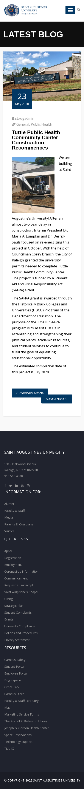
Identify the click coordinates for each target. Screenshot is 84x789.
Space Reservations (18, 735)
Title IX (9, 748)
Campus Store (14, 694)
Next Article (55, 399)
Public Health (41, 124)
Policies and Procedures (21, 633)
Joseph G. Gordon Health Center (26, 728)
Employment (13, 565)
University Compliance (19, 626)
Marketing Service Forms (21, 714)
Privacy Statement (17, 640)
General (22, 124)
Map (7, 707)
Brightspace (12, 680)
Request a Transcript (18, 585)
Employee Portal (15, 673)
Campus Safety (14, 660)
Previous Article (31, 393)
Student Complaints (18, 612)
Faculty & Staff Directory (21, 701)
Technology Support (18, 742)
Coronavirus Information (21, 571)
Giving (8, 599)
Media (8, 517)
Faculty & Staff (14, 511)
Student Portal (14, 666)
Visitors (9, 531)
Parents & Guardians (18, 524)
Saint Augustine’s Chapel (21, 592)
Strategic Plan (13, 606)
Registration (12, 558)
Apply (8, 551)
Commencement (16, 578)
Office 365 (11, 687)
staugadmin (24, 118)
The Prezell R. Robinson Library (26, 721)
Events (9, 619)
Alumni (9, 504)
